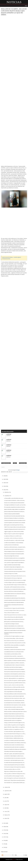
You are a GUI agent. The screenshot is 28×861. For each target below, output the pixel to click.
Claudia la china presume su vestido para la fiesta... (14, 716)
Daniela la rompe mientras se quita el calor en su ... (14, 713)
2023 (4, 486)
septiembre (6, 790)
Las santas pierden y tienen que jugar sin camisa (14, 776)
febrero (6, 815)
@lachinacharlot (6, 257)
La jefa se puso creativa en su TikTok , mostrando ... (14, 662)
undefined (8, 434)
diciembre (6, 492)
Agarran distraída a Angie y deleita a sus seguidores (14, 509)
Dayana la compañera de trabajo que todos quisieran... (15, 749)
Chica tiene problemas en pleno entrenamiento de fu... (15, 693)
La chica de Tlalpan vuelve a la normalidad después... (14, 582)
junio (5, 801)
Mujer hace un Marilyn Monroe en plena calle (13, 771)
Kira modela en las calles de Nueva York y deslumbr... (14, 598)
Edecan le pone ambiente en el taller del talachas (14, 602)
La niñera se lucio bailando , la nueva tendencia (13, 542)
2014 (4, 847)
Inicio (15, 463)
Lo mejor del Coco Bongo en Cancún (11, 623)
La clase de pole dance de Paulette (11, 647)
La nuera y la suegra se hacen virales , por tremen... (14, 610)
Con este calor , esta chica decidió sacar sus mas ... (14, 760)
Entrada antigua (23, 463)
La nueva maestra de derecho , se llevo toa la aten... (14, 500)
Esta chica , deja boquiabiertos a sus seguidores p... (14, 678)
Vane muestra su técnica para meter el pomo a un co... (15, 575)
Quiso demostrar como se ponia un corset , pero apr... (15, 704)
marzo (5, 811)
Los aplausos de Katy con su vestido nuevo (13, 536)
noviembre (6, 495)
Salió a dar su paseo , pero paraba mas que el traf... (14, 753)
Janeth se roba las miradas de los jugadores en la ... (14, 718)
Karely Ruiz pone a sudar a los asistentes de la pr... (14, 744)
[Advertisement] (14, 31)
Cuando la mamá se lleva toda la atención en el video (14, 642)
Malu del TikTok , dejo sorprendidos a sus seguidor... (14, 645)
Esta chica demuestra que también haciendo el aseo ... (15, 682)
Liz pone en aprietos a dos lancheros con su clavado (14, 522)
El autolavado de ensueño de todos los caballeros (14, 747)
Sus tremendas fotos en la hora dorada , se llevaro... (14, 702)
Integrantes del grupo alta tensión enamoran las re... (14, 529)
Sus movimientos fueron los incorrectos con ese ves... (15, 758)
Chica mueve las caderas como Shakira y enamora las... (15, 742)
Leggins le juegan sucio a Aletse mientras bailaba (14, 531)
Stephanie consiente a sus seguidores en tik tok (13, 729)
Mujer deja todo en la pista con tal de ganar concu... (14, 628)
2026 (4, 475)
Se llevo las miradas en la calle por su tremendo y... (14, 518)
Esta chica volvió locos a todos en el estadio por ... (14, 591)
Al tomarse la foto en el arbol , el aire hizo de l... (13, 707)
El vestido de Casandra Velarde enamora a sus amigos (15, 580)
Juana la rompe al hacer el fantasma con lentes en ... (14, 511)
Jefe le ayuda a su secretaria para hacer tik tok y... (14, 524)
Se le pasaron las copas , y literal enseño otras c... (14, 736)
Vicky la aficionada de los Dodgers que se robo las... (14, 689)
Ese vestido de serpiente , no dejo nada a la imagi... (14, 540)
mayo (5, 804)
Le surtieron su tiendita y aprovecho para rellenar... (14, 740)
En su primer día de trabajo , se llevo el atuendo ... (14, 638)
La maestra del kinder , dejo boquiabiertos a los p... (14, 731)
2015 (4, 843)
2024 (4, 482)
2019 (4, 830)
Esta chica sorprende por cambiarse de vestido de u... (15, 658)
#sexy (11, 257)
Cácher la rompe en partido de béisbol (12, 513)
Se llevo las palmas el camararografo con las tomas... (14, 560)
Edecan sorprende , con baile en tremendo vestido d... (15, 660)
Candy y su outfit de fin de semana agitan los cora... (14, 722)
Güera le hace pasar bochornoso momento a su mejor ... (15, 614)
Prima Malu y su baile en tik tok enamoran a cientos (14, 649)
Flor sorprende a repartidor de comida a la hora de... (14, 507)
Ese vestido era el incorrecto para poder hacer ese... (14, 516)
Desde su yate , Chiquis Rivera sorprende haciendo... (14, 780)
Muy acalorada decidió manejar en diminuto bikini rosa (15, 584)
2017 (4, 837)
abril (5, 808)
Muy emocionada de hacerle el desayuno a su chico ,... (15, 733)
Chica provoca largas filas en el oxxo (11, 555)
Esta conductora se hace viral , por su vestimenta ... (14, 640)
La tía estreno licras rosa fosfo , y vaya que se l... (13, 656)
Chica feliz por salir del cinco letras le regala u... (13, 667)
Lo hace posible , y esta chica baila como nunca (13, 498)
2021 (4, 823)
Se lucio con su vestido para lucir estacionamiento (14, 502)
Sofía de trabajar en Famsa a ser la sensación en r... (14, 551)
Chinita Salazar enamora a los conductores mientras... (15, 593)
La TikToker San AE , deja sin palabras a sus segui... (14, 636)
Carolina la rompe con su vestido (10, 573)
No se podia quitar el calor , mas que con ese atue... (14, 665)
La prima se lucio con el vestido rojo (11, 544)
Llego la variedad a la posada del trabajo (12, 564)
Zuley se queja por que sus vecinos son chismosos (14, 619)
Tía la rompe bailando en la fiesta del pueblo (13, 691)
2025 (4, 479)
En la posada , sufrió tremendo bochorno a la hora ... (14, 587)
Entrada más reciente (6, 463)
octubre (6, 787)
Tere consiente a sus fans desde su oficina (12, 653)
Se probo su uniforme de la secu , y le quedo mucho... (15, 547)
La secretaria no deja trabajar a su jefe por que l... (14, 756)
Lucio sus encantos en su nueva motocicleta (13, 569)
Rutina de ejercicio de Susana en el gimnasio (13, 578)
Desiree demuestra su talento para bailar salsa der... (14, 687)
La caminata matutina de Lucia (10, 595)
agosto (5, 794)
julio (5, 797)
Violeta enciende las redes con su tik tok (12, 769)
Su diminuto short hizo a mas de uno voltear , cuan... (14, 698)
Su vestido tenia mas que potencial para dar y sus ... (14, 762)
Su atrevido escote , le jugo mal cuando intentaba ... (14, 608)
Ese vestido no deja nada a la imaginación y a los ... (14, 567)
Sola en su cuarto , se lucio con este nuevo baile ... (14, 685)
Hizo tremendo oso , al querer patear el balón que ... (14, 782)
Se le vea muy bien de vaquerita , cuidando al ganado (15, 680)
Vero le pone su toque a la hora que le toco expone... (14, 671)
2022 (4, 489)
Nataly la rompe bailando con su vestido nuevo (13, 626)
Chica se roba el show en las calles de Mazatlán (13, 617)
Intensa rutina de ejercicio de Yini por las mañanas (14, 669)
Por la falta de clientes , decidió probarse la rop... (14, 738)
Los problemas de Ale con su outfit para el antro (14, 651)
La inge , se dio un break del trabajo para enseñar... (14, 709)
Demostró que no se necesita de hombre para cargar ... (15, 589)
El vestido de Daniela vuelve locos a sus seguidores (14, 558)
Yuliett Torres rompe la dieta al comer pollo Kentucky (15, 527)
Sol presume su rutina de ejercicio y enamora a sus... (14, 673)
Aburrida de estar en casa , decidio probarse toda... (14, 700)
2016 (4, 840)
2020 (4, 826)
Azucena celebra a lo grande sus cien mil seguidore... (14, 724)
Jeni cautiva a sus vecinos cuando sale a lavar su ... (14, 549)
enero (5, 818)
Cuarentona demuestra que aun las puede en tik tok (14, 520)
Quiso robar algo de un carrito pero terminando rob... (15, 778)
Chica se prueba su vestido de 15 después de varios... (14, 773)
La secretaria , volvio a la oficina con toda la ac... (13, 538)
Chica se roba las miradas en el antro (11, 612)
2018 (4, 833)
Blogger (18, 470)
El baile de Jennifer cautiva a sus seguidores (12, 720)
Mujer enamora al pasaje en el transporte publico (14, 553)
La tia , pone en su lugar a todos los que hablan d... (14, 562)
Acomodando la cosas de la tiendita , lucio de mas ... (14, 676)
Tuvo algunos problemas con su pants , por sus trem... (15, 504)
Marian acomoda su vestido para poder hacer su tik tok (15, 711)
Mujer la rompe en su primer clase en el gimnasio (14, 533)
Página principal (4, 851)
